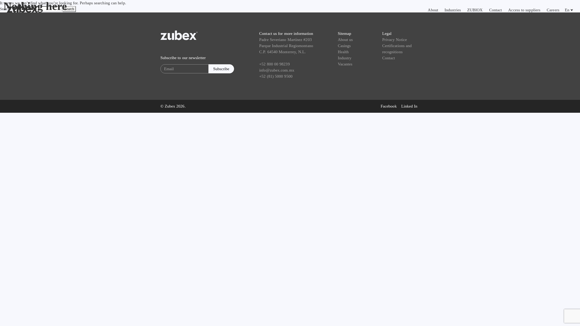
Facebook (389, 106)
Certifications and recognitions (397, 48)
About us (345, 39)
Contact (388, 58)
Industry (345, 58)
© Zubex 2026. (173, 106)
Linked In (409, 106)
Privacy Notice (394, 39)
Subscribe (221, 69)
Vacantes (345, 64)
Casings (344, 45)
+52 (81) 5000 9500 (275, 76)
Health (343, 52)
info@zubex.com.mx (276, 70)
